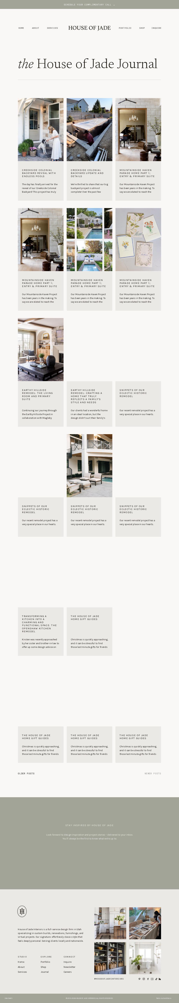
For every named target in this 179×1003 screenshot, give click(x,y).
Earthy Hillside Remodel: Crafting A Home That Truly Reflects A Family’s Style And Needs (86, 396)
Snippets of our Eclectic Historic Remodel (133, 393)
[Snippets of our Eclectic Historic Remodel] (138, 404)
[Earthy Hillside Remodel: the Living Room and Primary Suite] (40, 404)
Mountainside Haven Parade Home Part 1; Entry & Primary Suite (137, 173)
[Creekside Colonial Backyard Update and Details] (89, 181)
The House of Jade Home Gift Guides (85, 618)
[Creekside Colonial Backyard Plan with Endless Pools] (89, 239)
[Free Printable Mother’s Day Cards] (138, 239)
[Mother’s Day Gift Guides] (138, 465)
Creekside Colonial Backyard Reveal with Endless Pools (39, 173)
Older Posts (26, 773)
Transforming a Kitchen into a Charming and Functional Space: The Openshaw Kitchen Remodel (39, 624)
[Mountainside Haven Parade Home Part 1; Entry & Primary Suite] (138, 181)
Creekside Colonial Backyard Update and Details (87, 173)
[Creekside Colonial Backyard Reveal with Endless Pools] (40, 181)
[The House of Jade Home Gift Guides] (89, 631)
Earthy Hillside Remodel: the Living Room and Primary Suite (37, 394)
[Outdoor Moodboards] (89, 465)
